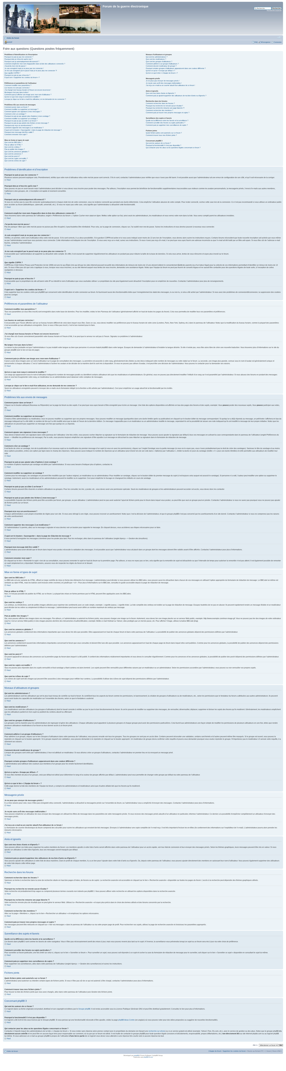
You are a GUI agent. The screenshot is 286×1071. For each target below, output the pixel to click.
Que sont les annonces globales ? (16, 151)
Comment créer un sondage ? (15, 114)
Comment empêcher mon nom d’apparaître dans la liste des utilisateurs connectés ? (34, 64)
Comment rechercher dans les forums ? (160, 103)
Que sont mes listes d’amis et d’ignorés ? (160, 93)
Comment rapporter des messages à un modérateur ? (23, 128)
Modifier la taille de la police (279, 37)
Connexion (278, 42)
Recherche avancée (274, 10)
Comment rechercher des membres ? (159, 110)
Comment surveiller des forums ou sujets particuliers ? (165, 123)
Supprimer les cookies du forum (234, 1051)
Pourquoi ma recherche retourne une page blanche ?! (165, 108)
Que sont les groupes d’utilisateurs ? (159, 61)
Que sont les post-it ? (12, 156)
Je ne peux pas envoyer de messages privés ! (162, 81)
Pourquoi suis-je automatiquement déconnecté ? (21, 61)
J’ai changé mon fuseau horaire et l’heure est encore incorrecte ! (27, 90)
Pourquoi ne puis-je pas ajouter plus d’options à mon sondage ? (27, 116)
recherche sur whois (157, 1031)
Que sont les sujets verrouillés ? (16, 158)
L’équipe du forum (215, 1051)
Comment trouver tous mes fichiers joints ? (161, 135)
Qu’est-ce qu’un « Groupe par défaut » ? (160, 70)
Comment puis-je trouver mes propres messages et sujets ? (167, 112)
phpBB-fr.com (148, 1057)
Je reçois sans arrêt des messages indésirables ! (164, 83)
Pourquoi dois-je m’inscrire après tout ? (18, 59)
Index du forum (13, 38)
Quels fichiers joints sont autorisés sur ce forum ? (164, 133)
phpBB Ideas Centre (126, 1020)
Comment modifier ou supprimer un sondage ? (21, 118)
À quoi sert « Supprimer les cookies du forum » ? (22, 77)
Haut (9, 180)
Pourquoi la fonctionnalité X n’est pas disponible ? (163, 145)
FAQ (256, 42)
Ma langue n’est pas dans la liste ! (16, 92)
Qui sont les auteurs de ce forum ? (158, 143)
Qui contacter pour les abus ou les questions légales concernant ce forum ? (173, 147)
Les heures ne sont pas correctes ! (17, 88)
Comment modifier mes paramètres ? (17, 85)
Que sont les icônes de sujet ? (15, 161)
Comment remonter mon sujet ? (15, 134)
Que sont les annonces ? (13, 154)
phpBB (136, 1055)
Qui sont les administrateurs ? (156, 57)
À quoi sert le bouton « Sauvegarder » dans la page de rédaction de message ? (33, 130)
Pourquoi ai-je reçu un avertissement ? (18, 125)
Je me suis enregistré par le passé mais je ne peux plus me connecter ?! (30, 70)
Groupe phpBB (84, 1009)
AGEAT (9, 42)
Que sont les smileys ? (12, 147)
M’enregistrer (266, 42)
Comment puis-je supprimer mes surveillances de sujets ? (167, 125)
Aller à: (255, 1045)
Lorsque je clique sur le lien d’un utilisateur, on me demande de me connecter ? (35, 99)
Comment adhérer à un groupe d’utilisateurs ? (162, 64)
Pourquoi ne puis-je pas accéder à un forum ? (20, 121)
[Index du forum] (53, 18)
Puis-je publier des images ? (14, 149)
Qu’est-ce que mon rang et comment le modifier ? (22, 97)
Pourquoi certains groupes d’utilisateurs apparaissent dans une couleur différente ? (176, 68)
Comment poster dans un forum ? (16, 107)
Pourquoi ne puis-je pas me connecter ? (18, 57)
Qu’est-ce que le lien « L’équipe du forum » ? (162, 73)
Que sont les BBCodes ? (13, 142)
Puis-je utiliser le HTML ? (13, 145)
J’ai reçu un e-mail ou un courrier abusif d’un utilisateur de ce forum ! (170, 85)
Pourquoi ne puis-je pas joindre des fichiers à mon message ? (26, 123)
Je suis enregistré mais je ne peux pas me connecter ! (24, 68)
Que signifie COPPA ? (12, 73)
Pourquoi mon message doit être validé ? (19, 132)
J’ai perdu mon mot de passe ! (15, 66)
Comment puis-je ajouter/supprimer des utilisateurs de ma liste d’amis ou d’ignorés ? (176, 95)
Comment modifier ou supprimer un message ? (21, 109)
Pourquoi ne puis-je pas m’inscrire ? (17, 75)
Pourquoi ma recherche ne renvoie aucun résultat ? (164, 106)
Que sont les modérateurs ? (156, 59)
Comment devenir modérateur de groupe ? (161, 66)
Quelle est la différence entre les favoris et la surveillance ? (167, 120)
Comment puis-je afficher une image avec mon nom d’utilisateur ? (27, 94)
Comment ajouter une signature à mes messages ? (22, 111)
